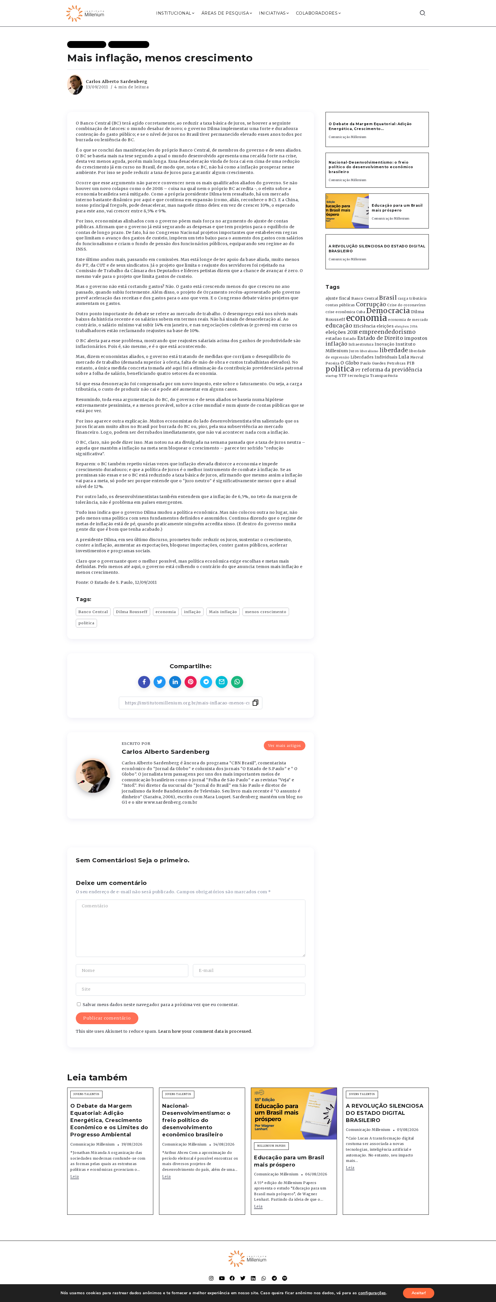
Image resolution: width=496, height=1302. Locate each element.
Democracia (388, 310)
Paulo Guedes (373, 363)
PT (358, 370)
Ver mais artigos (284, 745)
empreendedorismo (387, 332)
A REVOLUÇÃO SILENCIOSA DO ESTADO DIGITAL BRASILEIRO (384, 1113)
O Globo (349, 363)
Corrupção (371, 304)
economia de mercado (408, 320)
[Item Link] (347, 211)
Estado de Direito (380, 338)
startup (332, 376)
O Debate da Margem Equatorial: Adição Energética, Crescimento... (370, 126)
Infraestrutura (361, 344)
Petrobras (396, 363)
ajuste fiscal (338, 298)
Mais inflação (223, 611)
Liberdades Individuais (374, 357)
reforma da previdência (392, 370)
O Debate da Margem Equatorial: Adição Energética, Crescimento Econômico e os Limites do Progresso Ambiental (109, 1120)
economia (166, 611)
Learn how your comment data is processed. (205, 1031)
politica (86, 623)
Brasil (388, 297)
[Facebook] (232, 1278)
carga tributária (412, 299)
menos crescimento (265, 611)
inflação (192, 611)
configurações (372, 1293)
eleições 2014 (406, 326)
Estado (349, 338)
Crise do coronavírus (406, 305)
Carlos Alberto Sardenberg (117, 81)
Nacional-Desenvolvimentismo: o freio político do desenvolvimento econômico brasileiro (371, 167)
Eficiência (364, 326)
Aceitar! (419, 1293)
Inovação (384, 344)
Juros (354, 351)
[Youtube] (222, 1278)
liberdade (393, 350)
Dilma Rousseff (132, 611)
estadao (334, 338)
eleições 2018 (342, 332)
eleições (385, 326)
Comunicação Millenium (348, 137)
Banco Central (93, 611)
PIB (411, 363)
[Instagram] (211, 1278)
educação (339, 325)
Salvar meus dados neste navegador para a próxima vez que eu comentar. (161, 1004)
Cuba (360, 312)
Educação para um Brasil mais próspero (397, 207)
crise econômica (340, 312)
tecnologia (358, 375)
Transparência (384, 375)
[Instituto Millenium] (85, 13)
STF (343, 375)
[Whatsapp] (264, 1278)
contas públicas (340, 305)
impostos (416, 338)
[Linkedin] (253, 1278)
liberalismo (369, 351)
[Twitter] (243, 1278)
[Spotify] (285, 1278)
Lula (403, 357)
